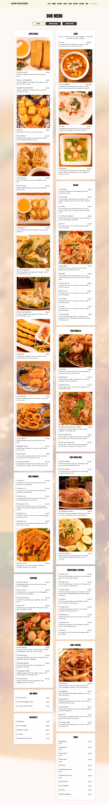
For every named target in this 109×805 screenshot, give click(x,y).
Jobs (86, 3)
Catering (81, 3)
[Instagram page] (93, 4)
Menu (49, 3)
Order (70, 3)
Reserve (75, 3)
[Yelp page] (96, 4)
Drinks (54, 3)
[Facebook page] (90, 4)
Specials (59, 3)
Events (65, 3)
